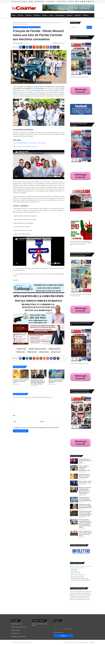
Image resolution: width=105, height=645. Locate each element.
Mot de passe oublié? (67, 628)
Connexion (63, 635)
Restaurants (78, 15)
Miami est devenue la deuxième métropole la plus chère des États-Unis (56, 381)
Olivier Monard (32, 352)
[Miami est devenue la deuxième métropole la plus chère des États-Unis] (56, 374)
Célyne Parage (22, 349)
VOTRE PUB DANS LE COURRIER (18, 1)
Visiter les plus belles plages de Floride (79, 578)
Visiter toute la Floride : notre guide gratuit (80, 580)
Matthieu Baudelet (55, 349)
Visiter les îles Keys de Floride (77, 576)
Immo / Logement (60, 15)
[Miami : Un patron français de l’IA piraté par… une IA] (74, 483)
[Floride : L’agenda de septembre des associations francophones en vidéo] (74, 468)
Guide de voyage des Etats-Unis (19, 627)
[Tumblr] (30, 47)
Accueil (13, 15)
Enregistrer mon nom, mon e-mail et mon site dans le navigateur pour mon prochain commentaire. (36, 427)
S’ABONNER (30, 1)
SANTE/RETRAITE (50, 1)
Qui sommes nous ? (16, 633)
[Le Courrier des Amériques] (24, 8)
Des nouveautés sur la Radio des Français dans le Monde (85, 460)
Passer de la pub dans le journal (19, 636)
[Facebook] (20, 47)
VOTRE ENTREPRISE (61, 1)
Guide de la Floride (16, 630)
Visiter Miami (73, 569)
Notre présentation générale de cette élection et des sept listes (30, 143)
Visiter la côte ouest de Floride (77, 574)
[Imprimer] (58, 47)
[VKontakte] (40, 47)
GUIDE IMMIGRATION (39, 1)
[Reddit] (37, 47)
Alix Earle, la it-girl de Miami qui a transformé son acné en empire (20, 381)
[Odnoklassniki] (44, 47)
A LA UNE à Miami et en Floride (25, 22)
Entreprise (69, 15)
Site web (42, 421)
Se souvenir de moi (58, 632)
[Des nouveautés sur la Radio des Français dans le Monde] (74, 461)
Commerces (37, 15)
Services (44, 15)
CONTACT (92, 642)
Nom (14, 415)
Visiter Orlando (74, 571)
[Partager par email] (54, 47)
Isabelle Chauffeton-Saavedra (37, 349)
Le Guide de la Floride (83, 642)
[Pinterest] (34, 47)
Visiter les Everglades (75, 572)
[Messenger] (51, 47)
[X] (23, 47)
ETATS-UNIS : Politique (35, 27)
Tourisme (85, 15)
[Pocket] (47, 47)
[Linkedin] (27, 47)
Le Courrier (20, 15)
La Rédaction (18, 43)
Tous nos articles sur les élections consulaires (25, 146)
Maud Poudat (21, 352)
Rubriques (28, 15)
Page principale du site (17, 623)
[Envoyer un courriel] (21, 43)
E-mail (15, 421)
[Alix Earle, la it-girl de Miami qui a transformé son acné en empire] (21, 374)
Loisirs (51, 15)
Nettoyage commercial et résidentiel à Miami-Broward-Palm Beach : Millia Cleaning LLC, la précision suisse (85, 490)
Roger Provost (56, 352)
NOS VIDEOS (71, 1)
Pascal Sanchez (44, 352)
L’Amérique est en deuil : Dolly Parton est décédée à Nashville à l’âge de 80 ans (85, 506)
